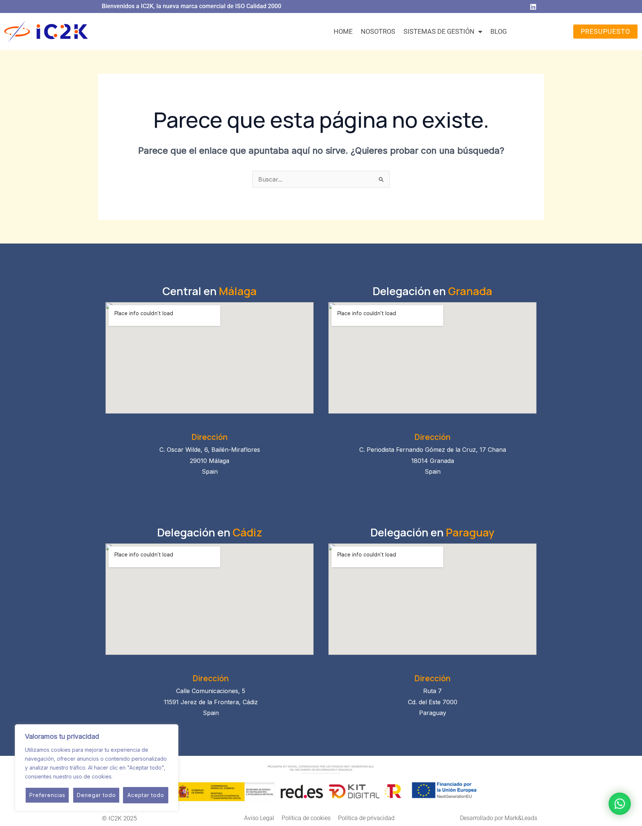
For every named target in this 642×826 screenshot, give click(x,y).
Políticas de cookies (139, 776)
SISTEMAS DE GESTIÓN (438, 31)
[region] (96, 767)
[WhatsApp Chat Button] (620, 804)
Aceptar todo (145, 795)
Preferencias (47, 795)
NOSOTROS (378, 31)
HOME (343, 31)
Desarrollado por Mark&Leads (498, 818)
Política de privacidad (366, 818)
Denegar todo (96, 795)
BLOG (498, 31)
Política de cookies (306, 818)
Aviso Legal (259, 818)
